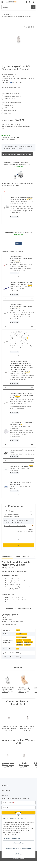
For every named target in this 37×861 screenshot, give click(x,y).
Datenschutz (16, 838)
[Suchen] (33, 7)
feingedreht (19, 642)
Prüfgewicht (27, 644)
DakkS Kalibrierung (21, 633)
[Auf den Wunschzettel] (31, 27)
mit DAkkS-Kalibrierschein (12, 99)
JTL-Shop (21, 858)
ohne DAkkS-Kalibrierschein (12, 96)
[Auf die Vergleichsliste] (26, 27)
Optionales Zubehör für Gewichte (15, 526)
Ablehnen (18, 854)
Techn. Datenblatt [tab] (23, 556)
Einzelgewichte (26, 639)
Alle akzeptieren (18, 843)
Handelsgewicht (28, 642)
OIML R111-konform (22, 637)
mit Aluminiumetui (10, 110)
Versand (17, 124)
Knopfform (19, 644)
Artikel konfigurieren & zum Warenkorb (18, 848)
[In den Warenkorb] (3, 22)
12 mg (18, 630)
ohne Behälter (8, 105)
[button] (26, 2)
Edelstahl (19, 639)
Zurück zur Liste (7, 14)
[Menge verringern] (5, 221)
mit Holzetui (7, 113)
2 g (17, 648)
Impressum (6, 838)
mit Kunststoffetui (9, 108)
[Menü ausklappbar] (2, 1)
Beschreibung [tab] (7, 556)
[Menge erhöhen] (32, 221)
